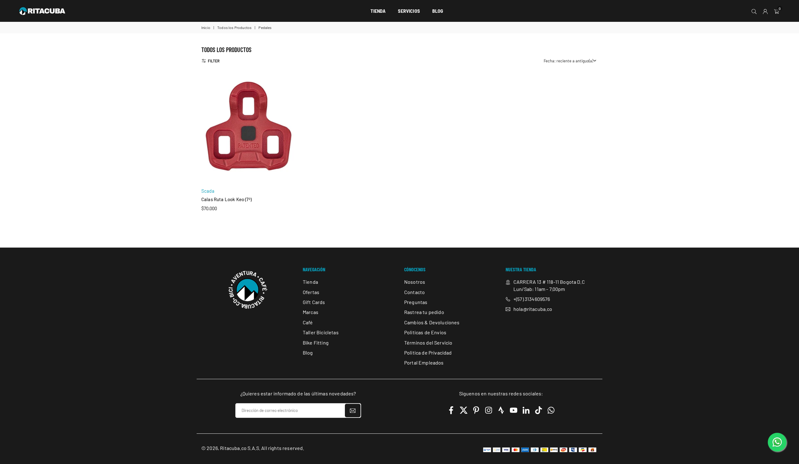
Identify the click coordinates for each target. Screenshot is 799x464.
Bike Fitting (316, 343)
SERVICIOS (408, 11)
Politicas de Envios (425, 332)
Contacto (414, 292)
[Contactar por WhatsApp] (777, 442)
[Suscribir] (352, 410)
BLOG (438, 11)
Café (308, 322)
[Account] (765, 10)
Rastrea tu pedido (424, 312)
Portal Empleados (424, 363)
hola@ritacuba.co (532, 309)
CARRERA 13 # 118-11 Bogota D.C (549, 282)
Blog (308, 352)
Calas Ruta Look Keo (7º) (226, 199)
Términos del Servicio (428, 343)
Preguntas (415, 302)
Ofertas (311, 292)
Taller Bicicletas (321, 332)
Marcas (310, 312)
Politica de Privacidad (428, 352)
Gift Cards (314, 302)
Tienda (310, 282)
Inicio (205, 27)
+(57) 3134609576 (531, 299)
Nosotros (414, 282)
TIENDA (377, 11)
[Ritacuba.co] (42, 10)
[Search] (754, 10)
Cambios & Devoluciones (432, 322)
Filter (213, 61)
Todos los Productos (234, 27)
